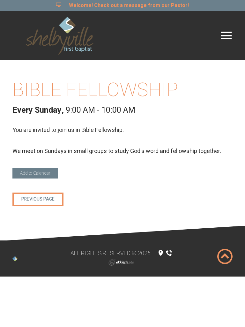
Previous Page (38, 199)
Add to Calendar (35, 173)
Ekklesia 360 (121, 262)
